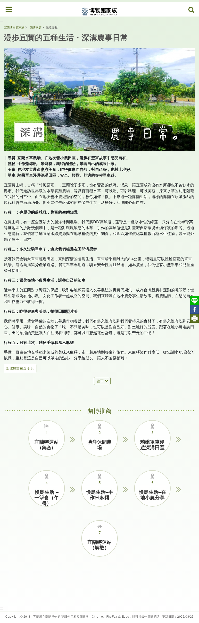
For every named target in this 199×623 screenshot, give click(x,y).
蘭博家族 (35, 27)
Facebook (194, 309)
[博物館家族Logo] (99, 9)
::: (1, 22)
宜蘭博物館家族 (14, 27)
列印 (194, 318)
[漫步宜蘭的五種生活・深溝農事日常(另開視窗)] (99, 99)
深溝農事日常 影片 (20, 368)
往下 (100, 380)
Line (194, 300)
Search (191, 10)
